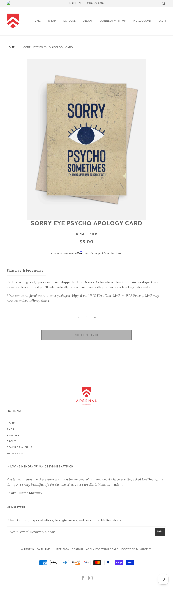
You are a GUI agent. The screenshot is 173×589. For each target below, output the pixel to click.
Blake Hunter (86, 234)
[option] (86, 139)
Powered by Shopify (136, 549)
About (88, 21)
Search (77, 549)
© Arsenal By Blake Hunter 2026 (45, 549)
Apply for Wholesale (102, 549)
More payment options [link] (86, 359)
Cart (162, 21)
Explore (69, 21)
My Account (142, 21)
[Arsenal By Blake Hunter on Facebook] (82, 579)
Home (37, 21)
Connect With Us (113, 21)
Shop (52, 21)
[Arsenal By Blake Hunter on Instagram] (90, 579)
